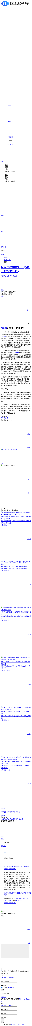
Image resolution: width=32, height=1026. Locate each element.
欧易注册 (3, 908)
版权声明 (13, 893)
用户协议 (25, 893)
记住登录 (5, 987)
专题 (6, 167)
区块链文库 (19, 898)
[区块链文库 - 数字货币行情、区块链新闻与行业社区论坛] (17, 869)
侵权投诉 (19, 893)
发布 (2, 161)
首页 (6, 165)
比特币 (17, 353)
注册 (2, 1022)
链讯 (2, 290)
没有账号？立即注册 (7, 977)
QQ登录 (10, 144)
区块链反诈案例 (10, 171)
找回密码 (11, 987)
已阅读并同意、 (13, 1024)
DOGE (4, 336)
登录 (2, 836)
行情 (6, 169)
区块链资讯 (7, 260)
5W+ (28, 479)
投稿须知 (7, 893)
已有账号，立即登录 (7, 1005)
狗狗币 (4, 328)
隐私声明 (21, 1024)
